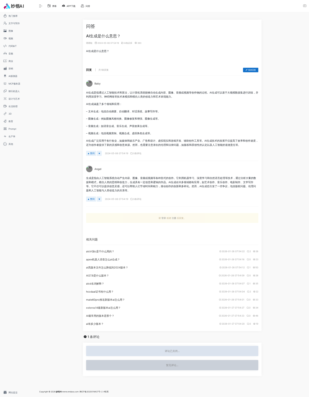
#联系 (106, 391)
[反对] (99, 153)
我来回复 (252, 70)
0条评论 (137, 153)
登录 (163, 218)
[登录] (304, 6)
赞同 (92, 153)
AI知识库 (128, 43)
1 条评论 (93, 337)
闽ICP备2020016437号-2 (91, 391)
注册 (174, 218)
